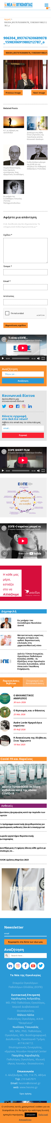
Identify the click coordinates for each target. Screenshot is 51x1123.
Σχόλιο (7, 235)
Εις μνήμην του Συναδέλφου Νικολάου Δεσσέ (29, 623)
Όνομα (7, 266)
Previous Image (13, 92)
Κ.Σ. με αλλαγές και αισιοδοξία (10, 131)
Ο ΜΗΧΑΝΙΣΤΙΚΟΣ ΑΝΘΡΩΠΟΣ (23, 697)
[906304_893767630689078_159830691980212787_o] (25, 88)
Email (7, 281)
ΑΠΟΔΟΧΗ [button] (30, 1114)
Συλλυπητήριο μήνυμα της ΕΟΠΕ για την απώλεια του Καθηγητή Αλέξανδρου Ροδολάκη (36, 165)
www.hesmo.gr (29, 1087)
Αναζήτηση (10, 369)
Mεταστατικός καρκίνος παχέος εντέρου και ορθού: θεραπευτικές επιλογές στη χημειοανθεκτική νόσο (30, 640)
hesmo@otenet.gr (29, 1083)
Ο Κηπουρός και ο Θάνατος (29, 710)
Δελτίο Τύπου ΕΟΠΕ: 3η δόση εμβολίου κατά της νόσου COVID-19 (21, 790)
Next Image (39, 92)
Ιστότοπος (8, 296)
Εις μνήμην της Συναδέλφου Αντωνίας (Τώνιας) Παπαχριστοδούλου (12, 199)
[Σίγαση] (38, 358)
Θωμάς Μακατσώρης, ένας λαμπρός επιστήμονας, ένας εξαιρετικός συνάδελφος (13, 171)
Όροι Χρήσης (25, 1093)
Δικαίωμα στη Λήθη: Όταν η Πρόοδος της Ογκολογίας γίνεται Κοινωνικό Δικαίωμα (35, 136)
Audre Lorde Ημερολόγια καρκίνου (27, 724)
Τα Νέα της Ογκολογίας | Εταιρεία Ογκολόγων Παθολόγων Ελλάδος (18, 5)
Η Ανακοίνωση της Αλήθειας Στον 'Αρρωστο (29, 739)
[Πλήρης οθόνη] (43, 358)
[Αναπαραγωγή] (2, 358)
